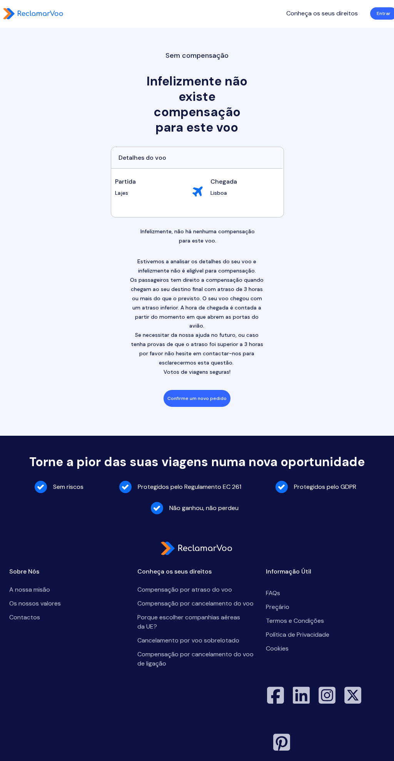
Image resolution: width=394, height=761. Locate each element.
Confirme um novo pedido (197, 398)
